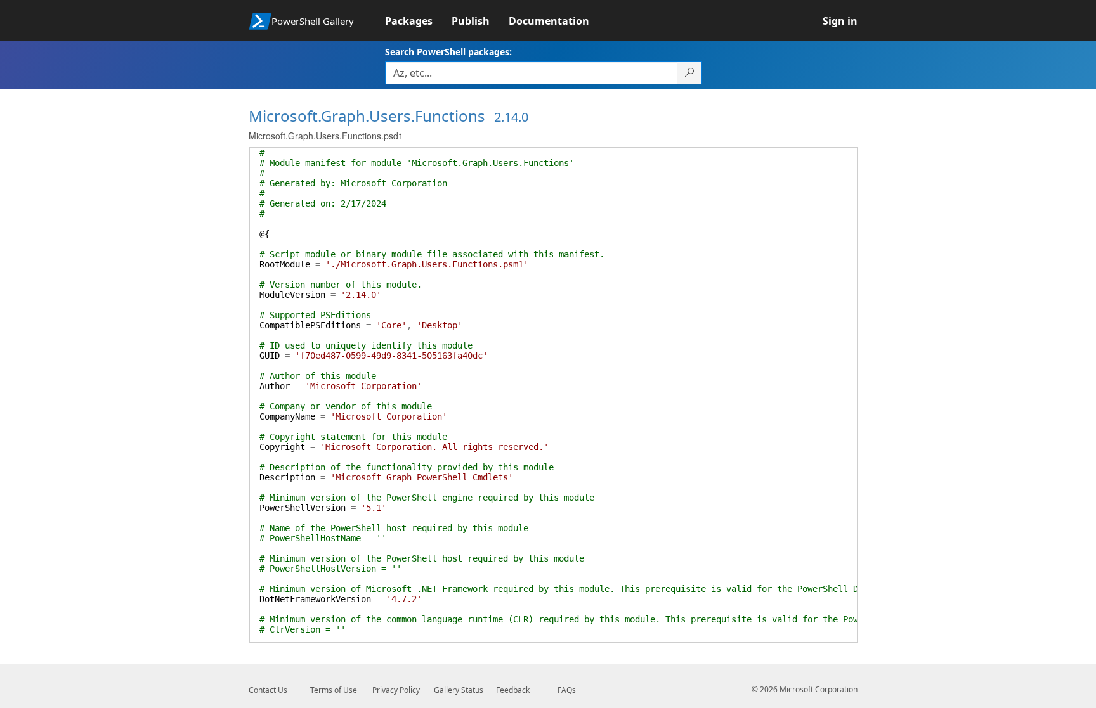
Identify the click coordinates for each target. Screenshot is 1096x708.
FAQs (567, 690)
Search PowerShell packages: (448, 52)
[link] (418, 21)
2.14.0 (511, 117)
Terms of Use (333, 690)
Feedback (513, 690)
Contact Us (268, 690)
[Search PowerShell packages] (689, 72)
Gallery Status (458, 690)
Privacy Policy (396, 690)
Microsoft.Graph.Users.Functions (367, 115)
